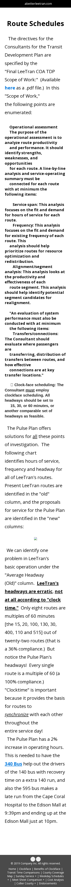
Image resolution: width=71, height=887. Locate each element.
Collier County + (26, 883)
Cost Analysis (56, 879)
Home (12, 869)
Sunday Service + (26, 876)
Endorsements (48, 883)
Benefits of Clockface (47, 869)
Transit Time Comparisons (23, 872)
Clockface (25, 869)
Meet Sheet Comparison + (28, 879)
